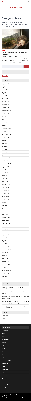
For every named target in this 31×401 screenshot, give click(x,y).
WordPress (5, 399)
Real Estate (5, 369)
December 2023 (6, 158)
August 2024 (5, 137)
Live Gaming (5, 363)
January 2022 (5, 220)
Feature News (5, 339)
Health (3, 357)
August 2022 (5, 199)
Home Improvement (7, 360)
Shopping (4, 372)
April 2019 (4, 279)
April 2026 (4, 95)
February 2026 (6, 101)
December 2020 (6, 246)
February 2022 (6, 217)
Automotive (5, 330)
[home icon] (3, 2)
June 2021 (4, 238)
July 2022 (4, 202)
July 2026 (4, 87)
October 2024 (5, 131)
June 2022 (5, 205)
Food (3, 345)
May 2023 (4, 175)
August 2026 (5, 84)
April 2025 (4, 122)
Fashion (4, 336)
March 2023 (5, 181)
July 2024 (4, 140)
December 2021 (6, 223)
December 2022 (6, 187)
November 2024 (6, 128)
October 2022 (5, 193)
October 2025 (5, 107)
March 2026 (5, 98)
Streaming (4, 381)
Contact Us (5, 315)
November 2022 (6, 190)
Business (4, 333)
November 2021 (6, 226)
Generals (4, 354)
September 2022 (6, 196)
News (3, 366)
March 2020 (5, 258)
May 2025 (4, 119)
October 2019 (5, 267)
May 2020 (4, 255)
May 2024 (4, 146)
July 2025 (4, 116)
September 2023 (6, 164)
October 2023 (5, 161)
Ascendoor (11, 397)
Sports (3, 378)
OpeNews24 (15, 7)
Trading (4, 387)
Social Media (5, 375)
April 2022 (4, 211)
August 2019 (5, 273)
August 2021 (5, 235)
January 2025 (5, 125)
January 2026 (5, 104)
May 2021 (4, 241)
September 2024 (6, 134)
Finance (4, 342)
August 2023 (5, 167)
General (4, 351)
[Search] (28, 2)
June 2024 (5, 143)
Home (3, 318)
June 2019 (4, 276)
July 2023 (4, 169)
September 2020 (6, 249)
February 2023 (6, 184)
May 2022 (4, 208)
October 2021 (5, 229)
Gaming (4, 348)
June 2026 (5, 90)
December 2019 (6, 264)
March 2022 (5, 214)
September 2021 (6, 232)
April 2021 (4, 243)
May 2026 (4, 93)
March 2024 (5, 152)
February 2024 (6, 155)
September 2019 (6, 270)
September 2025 (6, 110)
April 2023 (4, 178)
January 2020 (5, 261)
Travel (4, 50)
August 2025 (5, 113)
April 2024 (4, 149)
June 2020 (5, 252)
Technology (5, 384)
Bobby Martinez (7, 56)
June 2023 (5, 172)
